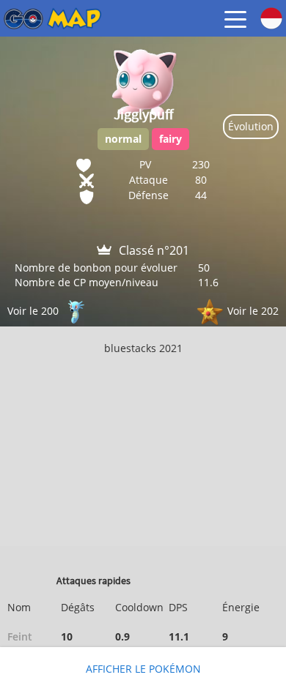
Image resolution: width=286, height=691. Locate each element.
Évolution (251, 126)
